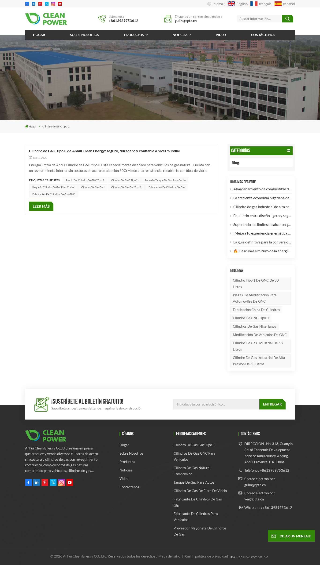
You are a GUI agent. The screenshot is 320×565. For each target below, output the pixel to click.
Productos (134, 35)
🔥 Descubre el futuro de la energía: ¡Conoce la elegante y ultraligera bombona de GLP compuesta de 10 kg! (262, 251)
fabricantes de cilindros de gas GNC (53, 194)
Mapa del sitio (169, 556)
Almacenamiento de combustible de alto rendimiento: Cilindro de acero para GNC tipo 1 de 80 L (262, 189)
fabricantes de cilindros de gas (167, 187)
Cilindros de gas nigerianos (254, 326)
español (289, 4)
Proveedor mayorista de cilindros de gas (200, 531)
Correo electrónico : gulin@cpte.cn (259, 482)
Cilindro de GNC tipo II (251, 318)
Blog (235, 162)
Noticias (180, 35)
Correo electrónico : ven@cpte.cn (259, 496)
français (265, 4)
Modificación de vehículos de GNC (260, 335)
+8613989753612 (123, 20)
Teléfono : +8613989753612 (266, 470)
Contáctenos (263, 35)
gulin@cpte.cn (186, 20)
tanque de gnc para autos (194, 482)
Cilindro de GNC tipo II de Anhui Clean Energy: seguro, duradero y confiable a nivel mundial (104, 150)
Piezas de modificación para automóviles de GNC (255, 298)
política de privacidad (211, 556)
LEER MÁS (41, 206)
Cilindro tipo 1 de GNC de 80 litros (256, 283)
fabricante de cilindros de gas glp (198, 502)
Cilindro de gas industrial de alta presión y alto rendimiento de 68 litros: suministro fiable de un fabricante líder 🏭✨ (262, 206)
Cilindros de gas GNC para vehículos (195, 456)
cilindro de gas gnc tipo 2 (126, 187)
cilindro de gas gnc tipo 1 (194, 445)
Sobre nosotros (84, 35)
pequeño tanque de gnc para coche (165, 180)
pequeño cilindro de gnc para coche (53, 187)
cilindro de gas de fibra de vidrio (200, 491)
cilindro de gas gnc (92, 187)
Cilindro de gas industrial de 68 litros (258, 346)
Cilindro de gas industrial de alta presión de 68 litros (259, 360)
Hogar (39, 35)
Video (221, 35)
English (241, 4)
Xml (188, 556)
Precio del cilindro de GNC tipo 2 (85, 180)
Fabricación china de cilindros (256, 310)
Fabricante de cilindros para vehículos (196, 516)
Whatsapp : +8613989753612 (268, 507)
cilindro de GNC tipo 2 (124, 180)
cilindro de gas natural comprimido (192, 471)
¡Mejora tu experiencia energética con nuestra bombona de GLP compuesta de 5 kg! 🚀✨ (262, 233)
